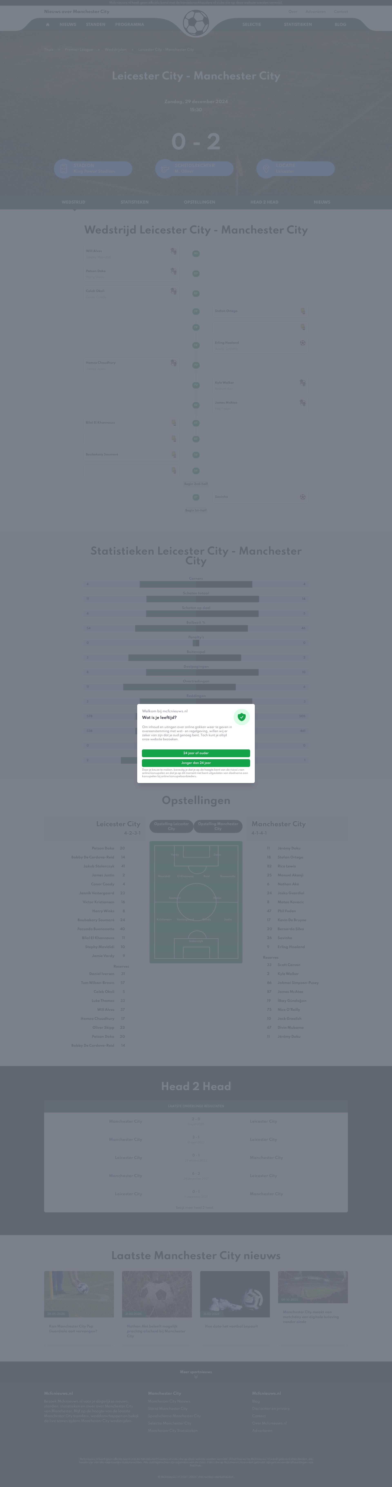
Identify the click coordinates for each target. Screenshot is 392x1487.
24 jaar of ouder (196, 753)
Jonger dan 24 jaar (196, 763)
